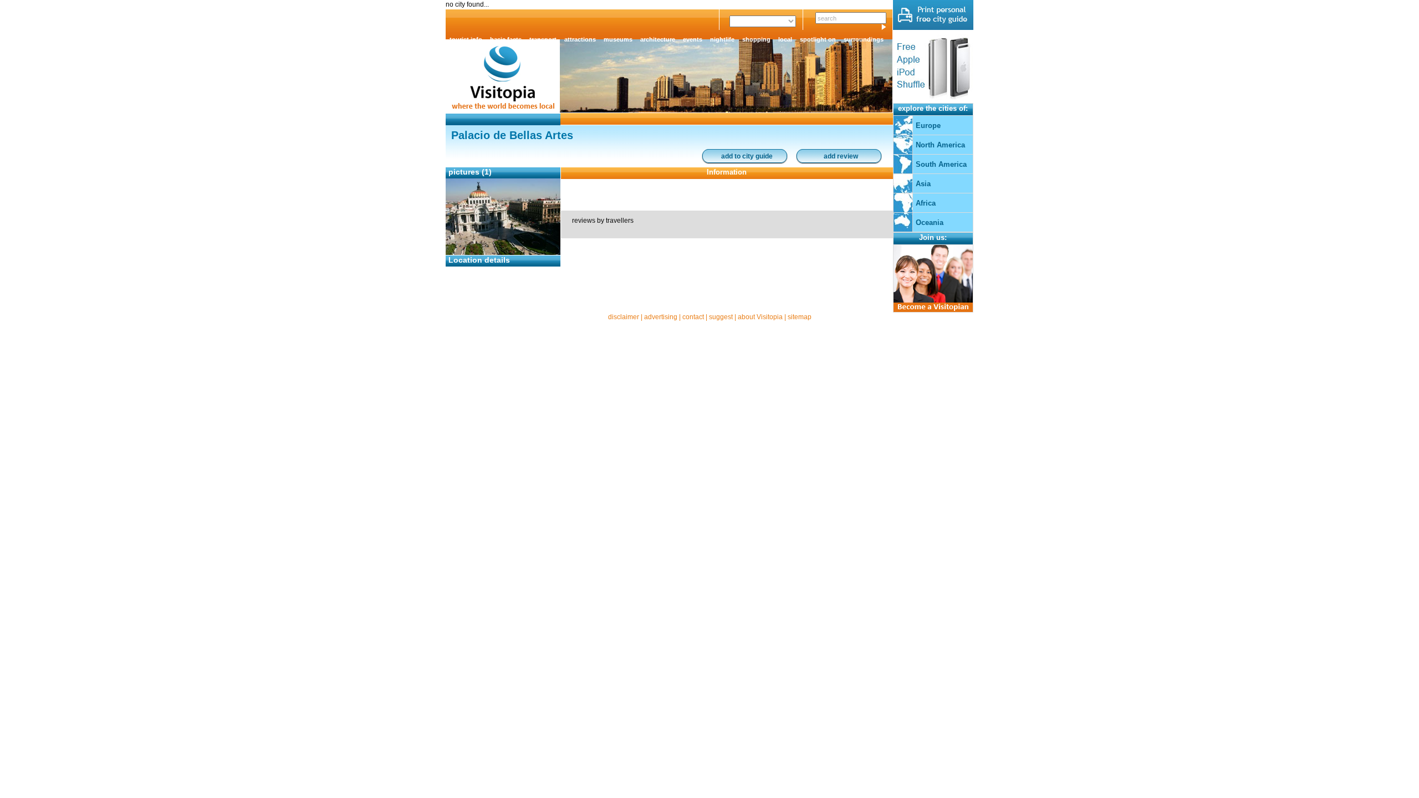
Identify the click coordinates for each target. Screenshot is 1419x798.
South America (941, 164)
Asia (923, 184)
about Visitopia (760, 317)
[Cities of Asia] (903, 191)
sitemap (799, 317)
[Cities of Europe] (903, 132)
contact (693, 317)
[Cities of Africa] (903, 210)
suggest (721, 317)
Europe (928, 125)
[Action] (933, 28)
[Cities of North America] (903, 152)
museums (618, 39)
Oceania (929, 222)
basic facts (506, 39)
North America (940, 145)
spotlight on (818, 39)
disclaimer (623, 317)
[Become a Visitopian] (933, 310)
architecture (657, 39)
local (785, 39)
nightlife (722, 39)
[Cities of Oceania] (903, 229)
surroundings (864, 39)
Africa (926, 203)
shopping (756, 39)
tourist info (466, 39)
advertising (660, 317)
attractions (580, 39)
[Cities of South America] (903, 171)
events (692, 39)
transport (543, 39)
